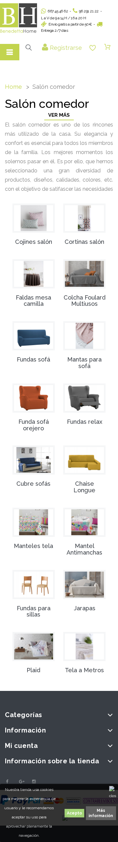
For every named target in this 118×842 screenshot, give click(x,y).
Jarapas (84, 608)
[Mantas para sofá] (84, 335)
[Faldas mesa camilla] (33, 273)
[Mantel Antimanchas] (84, 522)
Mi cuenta (21, 746)
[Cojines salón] (33, 218)
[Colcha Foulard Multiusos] (84, 273)
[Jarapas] (84, 584)
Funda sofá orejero (33, 425)
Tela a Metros (84, 670)
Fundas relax (84, 421)
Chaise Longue (84, 487)
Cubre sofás (33, 483)
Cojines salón (33, 241)
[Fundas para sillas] (33, 584)
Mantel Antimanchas (84, 549)
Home (13, 86)
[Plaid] (33, 646)
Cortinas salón (84, 241)
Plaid (33, 670)
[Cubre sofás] (33, 460)
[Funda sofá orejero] (33, 398)
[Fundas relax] (84, 398)
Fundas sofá (33, 359)
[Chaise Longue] (84, 460)
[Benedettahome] (18, 18)
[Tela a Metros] (84, 646)
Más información (100, 813)
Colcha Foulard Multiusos (85, 300)
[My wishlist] (92, 48)
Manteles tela (33, 545)
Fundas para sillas (33, 611)
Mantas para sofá (84, 362)
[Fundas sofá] (33, 335)
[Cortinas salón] (84, 218)
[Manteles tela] (33, 522)
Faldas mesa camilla (33, 300)
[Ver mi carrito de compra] (107, 47)
